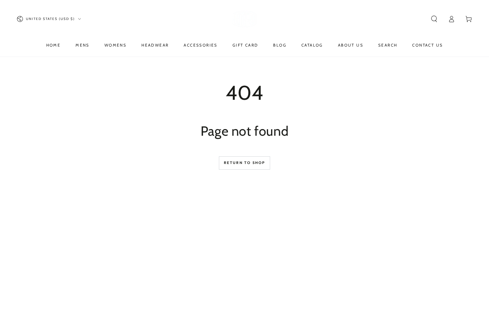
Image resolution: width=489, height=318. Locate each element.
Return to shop (244, 162)
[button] (434, 19)
